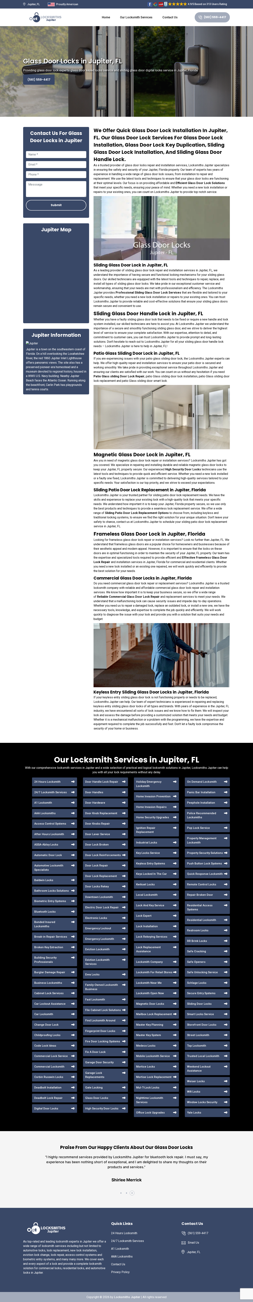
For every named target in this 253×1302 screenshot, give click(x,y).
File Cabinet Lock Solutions (103, 1010)
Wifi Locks (193, 1091)
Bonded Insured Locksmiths (44, 924)
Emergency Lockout (98, 928)
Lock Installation (147, 926)
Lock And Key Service (150, 905)
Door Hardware (95, 802)
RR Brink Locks (197, 941)
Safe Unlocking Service (202, 972)
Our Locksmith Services (136, 17)
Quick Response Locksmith (205, 874)
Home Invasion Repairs (151, 807)
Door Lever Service (97, 834)
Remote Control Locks (201, 884)
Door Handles (94, 792)
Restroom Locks (197, 930)
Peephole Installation (201, 802)
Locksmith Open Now (150, 993)
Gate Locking (94, 1087)
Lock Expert (144, 915)
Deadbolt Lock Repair (48, 1098)
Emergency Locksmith (99, 939)
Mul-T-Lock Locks (147, 1087)
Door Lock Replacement (101, 876)
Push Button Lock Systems (204, 863)
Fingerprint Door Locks (100, 1031)
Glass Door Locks (96, 1098)
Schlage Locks (196, 983)
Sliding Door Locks (199, 1003)
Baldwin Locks (43, 880)
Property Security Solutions (205, 853)
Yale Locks (194, 1112)
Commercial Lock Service (51, 1056)
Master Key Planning (149, 1024)
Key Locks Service (148, 853)
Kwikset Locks (145, 884)
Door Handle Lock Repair (101, 781)
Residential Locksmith (201, 920)
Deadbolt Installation (47, 1087)
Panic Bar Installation (201, 792)
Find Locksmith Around (100, 1020)
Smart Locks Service (200, 1014)
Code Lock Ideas (45, 1045)
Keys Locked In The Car (151, 874)
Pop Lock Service (198, 828)
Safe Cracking (196, 951)
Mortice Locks (145, 1066)
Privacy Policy (120, 1272)
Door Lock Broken (97, 844)
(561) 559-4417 (215, 17)
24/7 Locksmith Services (50, 792)
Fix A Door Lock (95, 1052)
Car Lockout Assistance (50, 1003)
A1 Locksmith (43, 802)
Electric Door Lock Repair (102, 907)
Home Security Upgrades (152, 817)
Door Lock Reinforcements (103, 855)
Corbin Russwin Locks (48, 1077)
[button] (120, 1193)
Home (106, 17)
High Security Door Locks (101, 1108)
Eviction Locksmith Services (97, 962)
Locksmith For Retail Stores (154, 972)
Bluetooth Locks (45, 911)
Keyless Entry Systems (150, 863)
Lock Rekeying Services (151, 936)
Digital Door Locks (46, 1108)
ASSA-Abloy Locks (46, 844)
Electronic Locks (96, 918)
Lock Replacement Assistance (148, 949)
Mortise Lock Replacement (154, 1077)
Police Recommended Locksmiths (201, 815)
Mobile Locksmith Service (153, 1056)
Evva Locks (92, 974)
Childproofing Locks (47, 1035)
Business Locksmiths (48, 983)
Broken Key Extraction (48, 947)
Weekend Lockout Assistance (199, 1069)
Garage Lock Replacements (94, 1075)
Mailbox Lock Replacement (154, 1014)
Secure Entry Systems (201, 993)
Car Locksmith (43, 1014)
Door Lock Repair (96, 865)
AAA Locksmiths (45, 813)
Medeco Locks (145, 1045)
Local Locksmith (147, 894)
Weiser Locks (196, 1081)
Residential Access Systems (199, 907)
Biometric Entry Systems (50, 901)
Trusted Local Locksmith (203, 1056)
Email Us (193, 1242)
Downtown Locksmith (99, 897)
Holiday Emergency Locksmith (148, 784)
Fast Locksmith (95, 999)
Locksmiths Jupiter (127, 1297)
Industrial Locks (146, 842)
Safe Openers (196, 962)
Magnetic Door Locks (150, 1003)
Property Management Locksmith (202, 840)
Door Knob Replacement (101, 813)
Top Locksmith (196, 1045)
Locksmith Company (149, 962)
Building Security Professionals (45, 960)
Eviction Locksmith (97, 949)
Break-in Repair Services (50, 936)
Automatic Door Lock (48, 855)
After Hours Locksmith (49, 834)
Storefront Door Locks (201, 1024)
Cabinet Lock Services (49, 993)
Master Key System (148, 1035)
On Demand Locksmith (202, 781)
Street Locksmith (198, 1035)
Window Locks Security (202, 1102)
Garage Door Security (99, 1062)
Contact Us (170, 17)
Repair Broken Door (200, 894)
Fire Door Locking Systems (102, 1041)
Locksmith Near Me (149, 983)
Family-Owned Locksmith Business (101, 987)
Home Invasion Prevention (153, 796)
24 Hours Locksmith (47, 781)
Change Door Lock (46, 1024)
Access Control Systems (50, 823)
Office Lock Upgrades (150, 1112)
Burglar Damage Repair (49, 972)
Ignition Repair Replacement (145, 830)
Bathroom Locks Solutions (51, 890)
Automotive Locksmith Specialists (48, 867)
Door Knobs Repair (97, 823)
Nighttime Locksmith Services (149, 1100)
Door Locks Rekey (97, 886)
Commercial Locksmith (49, 1066)
